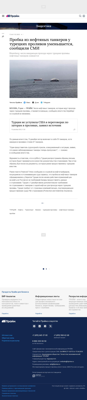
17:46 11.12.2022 (15, 34)
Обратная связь (8, 338)
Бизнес (38, 210)
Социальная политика (9, 393)
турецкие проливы (50, 210)
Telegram (46, 102)
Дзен (37, 102)
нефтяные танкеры (66, 210)
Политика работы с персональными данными (16, 388)
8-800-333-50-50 (39, 342)
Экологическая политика (10, 396)
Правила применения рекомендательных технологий (18, 391)
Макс (28, 102)
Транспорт (29, 210)
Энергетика (43, 26)
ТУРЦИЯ (13, 210)
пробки (12, 213)
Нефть (20, 210)
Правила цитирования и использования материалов (18, 386)
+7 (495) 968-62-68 (61, 336)
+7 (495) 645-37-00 (39, 335)
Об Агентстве (7, 335)
